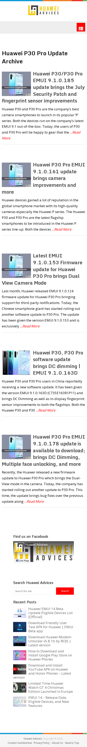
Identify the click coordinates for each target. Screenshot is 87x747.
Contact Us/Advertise (20, 743)
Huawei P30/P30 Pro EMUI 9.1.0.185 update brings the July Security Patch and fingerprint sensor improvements (43, 87)
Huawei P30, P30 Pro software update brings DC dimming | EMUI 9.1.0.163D (58, 363)
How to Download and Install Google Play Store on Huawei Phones (50, 655)
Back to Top (72, 743)
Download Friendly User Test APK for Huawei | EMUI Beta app (50, 627)
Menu (81, 27)
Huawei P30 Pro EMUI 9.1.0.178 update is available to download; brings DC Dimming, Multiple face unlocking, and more (43, 450)
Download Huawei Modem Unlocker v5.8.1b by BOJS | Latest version (49, 641)
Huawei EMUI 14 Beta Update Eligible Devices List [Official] (50, 612)
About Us (57, 743)
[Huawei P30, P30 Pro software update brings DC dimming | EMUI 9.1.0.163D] (16, 363)
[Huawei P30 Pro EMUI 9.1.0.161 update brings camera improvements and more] (16, 175)
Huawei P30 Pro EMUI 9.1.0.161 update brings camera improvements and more (43, 178)
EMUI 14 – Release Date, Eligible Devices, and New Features (48, 701)
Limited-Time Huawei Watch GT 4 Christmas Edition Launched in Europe (50, 687)
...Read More (61, 229)
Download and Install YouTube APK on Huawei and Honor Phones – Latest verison (42, 671)
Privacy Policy (42, 743)
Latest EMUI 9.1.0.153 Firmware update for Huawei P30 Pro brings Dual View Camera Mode (42, 269)
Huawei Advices (33, 738)
